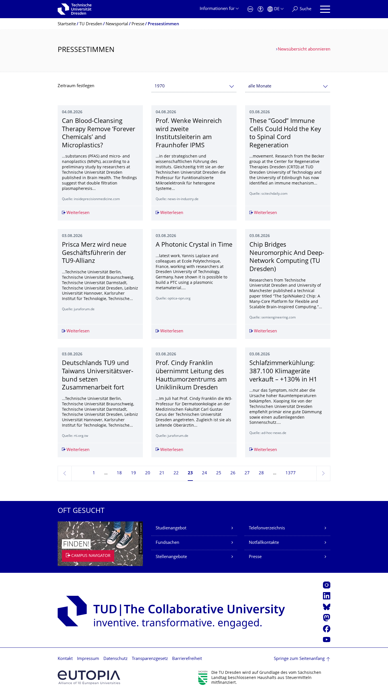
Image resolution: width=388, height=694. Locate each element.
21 (161, 473)
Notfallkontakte (264, 543)
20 (147, 473)
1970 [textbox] (160, 86)
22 (176, 473)
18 (119, 473)
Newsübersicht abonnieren (304, 49)
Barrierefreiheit (187, 659)
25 (218, 473)
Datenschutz (115, 659)
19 (133, 473)
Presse (255, 557)
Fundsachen (167, 543)
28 (261, 473)
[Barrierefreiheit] (260, 9)
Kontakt (65, 659)
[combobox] (194, 86)
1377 (290, 473)
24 (204, 473)
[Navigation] (325, 9)
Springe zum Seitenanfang (299, 659)
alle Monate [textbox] (259, 86)
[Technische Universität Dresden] (74, 9)
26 (232, 473)
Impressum (88, 659)
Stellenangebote (171, 557)
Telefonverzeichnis (267, 528)
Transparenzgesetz (150, 659)
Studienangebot (171, 528)
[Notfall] (250, 9)
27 (247, 473)
